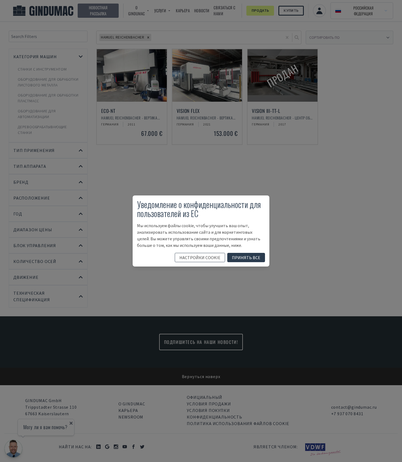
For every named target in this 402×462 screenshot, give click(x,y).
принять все (246, 257)
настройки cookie (199, 257)
